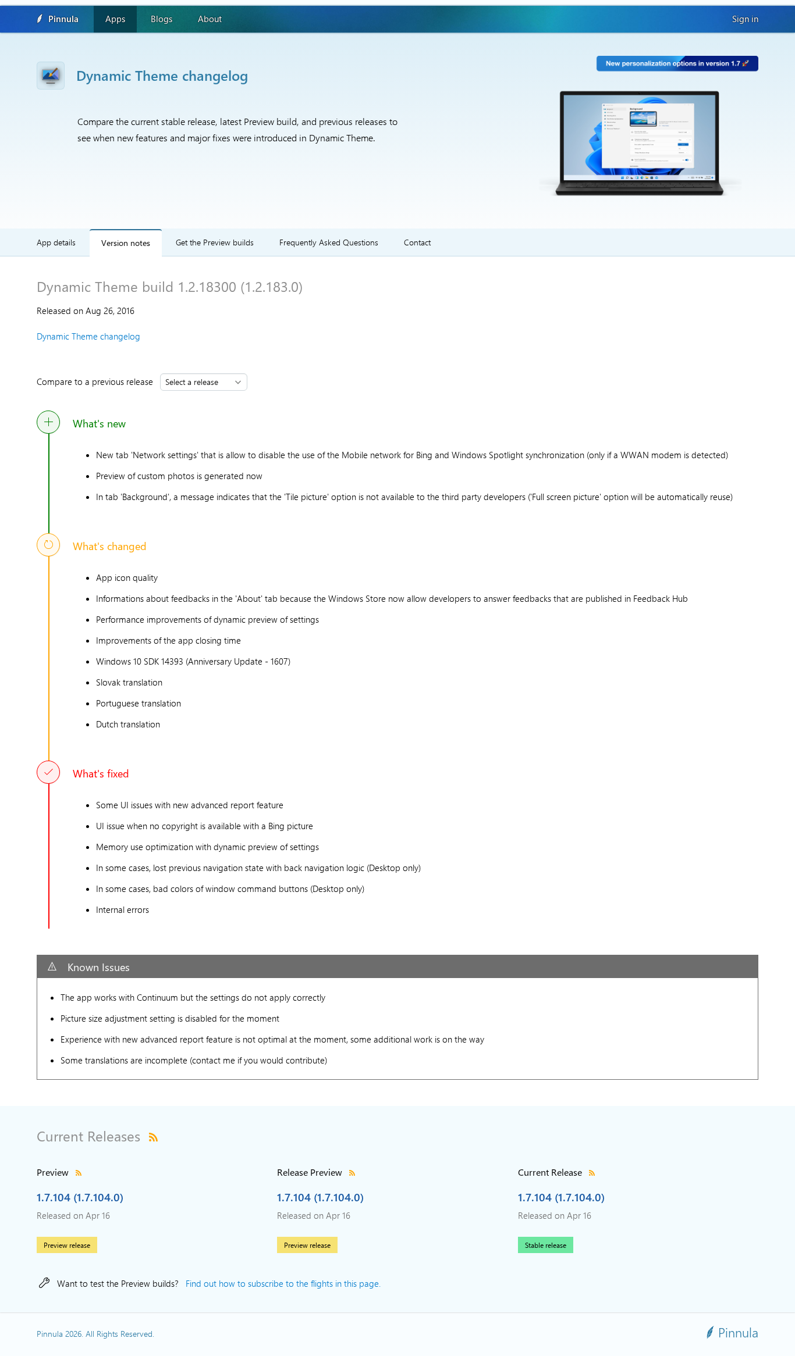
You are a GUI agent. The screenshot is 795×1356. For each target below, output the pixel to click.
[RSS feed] (153, 1135)
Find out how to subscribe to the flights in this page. (283, 1283)
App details (56, 242)
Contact (417, 242)
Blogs (161, 18)
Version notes (125, 242)
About (210, 18)
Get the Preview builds (215, 242)
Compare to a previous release (97, 381)
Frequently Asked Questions (328, 242)
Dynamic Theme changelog (88, 336)
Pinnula (63, 18)
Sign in (745, 18)
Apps (115, 18)
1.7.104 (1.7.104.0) (80, 1196)
